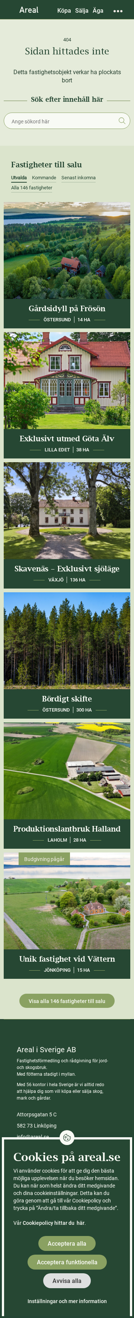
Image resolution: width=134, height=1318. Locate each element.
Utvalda (19, 177)
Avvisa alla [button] (67, 1280)
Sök (122, 121)
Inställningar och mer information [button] (67, 1301)
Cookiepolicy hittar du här (53, 1223)
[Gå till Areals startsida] (29, 9)
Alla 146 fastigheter (31, 187)
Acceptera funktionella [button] (67, 1262)
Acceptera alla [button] (67, 1243)
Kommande (44, 177)
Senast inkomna (78, 177)
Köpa (64, 10)
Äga (98, 10)
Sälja (82, 10)
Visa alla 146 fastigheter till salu (67, 1001)
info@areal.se (33, 1137)
